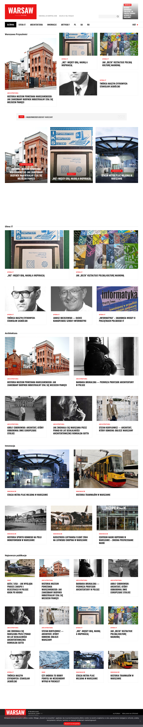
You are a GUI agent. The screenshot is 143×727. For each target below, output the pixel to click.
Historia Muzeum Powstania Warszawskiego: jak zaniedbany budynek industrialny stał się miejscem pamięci (30, 99)
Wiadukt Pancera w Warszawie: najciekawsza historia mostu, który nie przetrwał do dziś (61, 117)
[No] (140, 721)
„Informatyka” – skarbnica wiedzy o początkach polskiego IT (117, 319)
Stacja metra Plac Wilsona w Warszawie (117, 177)
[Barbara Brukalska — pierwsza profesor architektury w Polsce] (106, 356)
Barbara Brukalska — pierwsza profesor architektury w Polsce (105, 383)
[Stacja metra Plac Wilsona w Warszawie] (117, 155)
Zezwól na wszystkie (72, 724)
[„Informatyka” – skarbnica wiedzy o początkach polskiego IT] (117, 298)
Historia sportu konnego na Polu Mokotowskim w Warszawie (24, 538)
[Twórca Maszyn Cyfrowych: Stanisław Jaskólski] (78, 83)
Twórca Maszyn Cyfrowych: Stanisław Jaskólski (114, 85)
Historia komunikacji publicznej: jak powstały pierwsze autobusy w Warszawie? (129, 12)
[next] (123, 116)
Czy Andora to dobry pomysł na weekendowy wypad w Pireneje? (53, 678)
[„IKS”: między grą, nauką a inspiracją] (78, 44)
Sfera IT (65, 59)
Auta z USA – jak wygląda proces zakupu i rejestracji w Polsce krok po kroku (20, 588)
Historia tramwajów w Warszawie (93, 494)
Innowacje (127, 5)
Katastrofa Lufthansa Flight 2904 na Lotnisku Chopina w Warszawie (70, 538)
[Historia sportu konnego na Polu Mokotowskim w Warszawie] (25, 518)
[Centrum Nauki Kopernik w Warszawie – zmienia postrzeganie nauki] (117, 518)
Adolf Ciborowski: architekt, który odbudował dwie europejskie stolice (25, 430)
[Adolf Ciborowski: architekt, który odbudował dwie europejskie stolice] (25, 408)
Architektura (12, 93)
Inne (9, 580)
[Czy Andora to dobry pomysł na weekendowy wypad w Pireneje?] (54, 660)
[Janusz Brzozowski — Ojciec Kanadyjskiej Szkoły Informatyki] (71, 298)
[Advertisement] (71, 204)
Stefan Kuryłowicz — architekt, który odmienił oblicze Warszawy (116, 429)
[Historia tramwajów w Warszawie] (106, 468)
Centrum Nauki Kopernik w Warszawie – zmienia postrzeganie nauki (116, 540)
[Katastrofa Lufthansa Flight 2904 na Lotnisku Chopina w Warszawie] (71, 518)
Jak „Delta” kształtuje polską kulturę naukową (117, 64)
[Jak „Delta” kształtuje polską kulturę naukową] (119, 44)
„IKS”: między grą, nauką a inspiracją (75, 64)
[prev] (119, 116)
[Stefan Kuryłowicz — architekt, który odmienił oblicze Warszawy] (117, 408)
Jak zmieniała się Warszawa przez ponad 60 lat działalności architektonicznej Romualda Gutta (71, 430)
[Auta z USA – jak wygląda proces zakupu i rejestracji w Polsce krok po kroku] (20, 568)
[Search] (118, 16)
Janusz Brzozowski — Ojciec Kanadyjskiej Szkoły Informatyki (69, 319)
